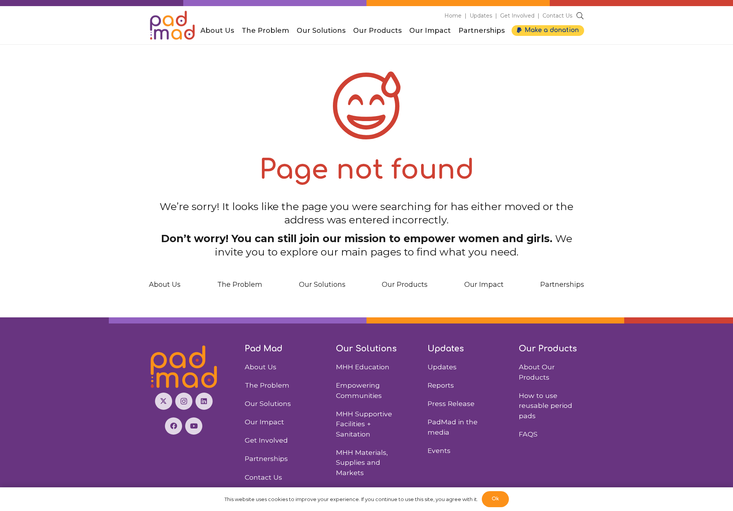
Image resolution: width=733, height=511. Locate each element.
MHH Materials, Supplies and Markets (362, 462)
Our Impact (484, 284)
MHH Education (362, 367)
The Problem (239, 284)
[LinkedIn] (204, 401)
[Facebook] (173, 426)
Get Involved (517, 15)
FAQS (528, 434)
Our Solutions (322, 284)
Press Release (451, 403)
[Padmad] (172, 25)
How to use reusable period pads (545, 405)
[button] (580, 15)
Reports (441, 385)
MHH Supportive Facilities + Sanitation (364, 424)
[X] (163, 401)
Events (439, 450)
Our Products (405, 284)
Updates (481, 15)
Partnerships (562, 284)
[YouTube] (193, 426)
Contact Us (557, 15)
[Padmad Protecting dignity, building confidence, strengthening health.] (183, 367)
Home (453, 15)
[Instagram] (183, 401)
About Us (165, 284)
